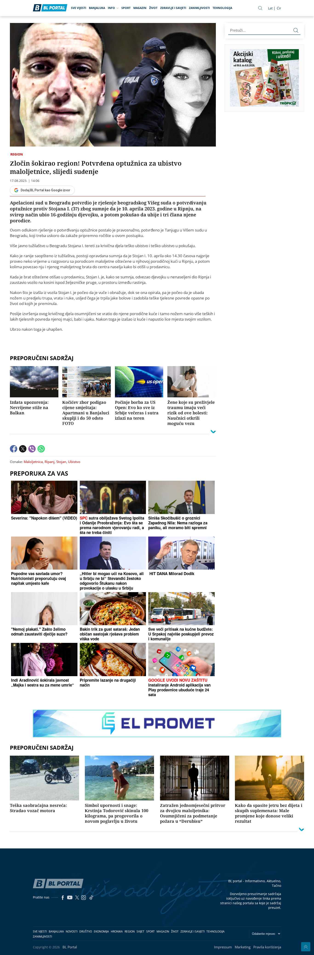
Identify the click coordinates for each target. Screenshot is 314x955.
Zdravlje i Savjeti (173, 8)
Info (111, 8)
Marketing (243, 947)
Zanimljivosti (199, 8)
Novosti (71, 931)
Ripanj (49, 461)
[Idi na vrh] (305, 946)
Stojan (61, 461)
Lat (270, 8)
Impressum (223, 947)
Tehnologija (222, 8)
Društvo (85, 931)
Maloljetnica (33, 461)
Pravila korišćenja (267, 947)
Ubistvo (74, 461)
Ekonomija (101, 931)
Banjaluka (97, 8)
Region (16, 154)
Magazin (139, 8)
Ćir (279, 8)
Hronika (117, 931)
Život (153, 8)
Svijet (140, 931)
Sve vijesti (78, 8)
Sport (126, 8)
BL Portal (70, 947)
